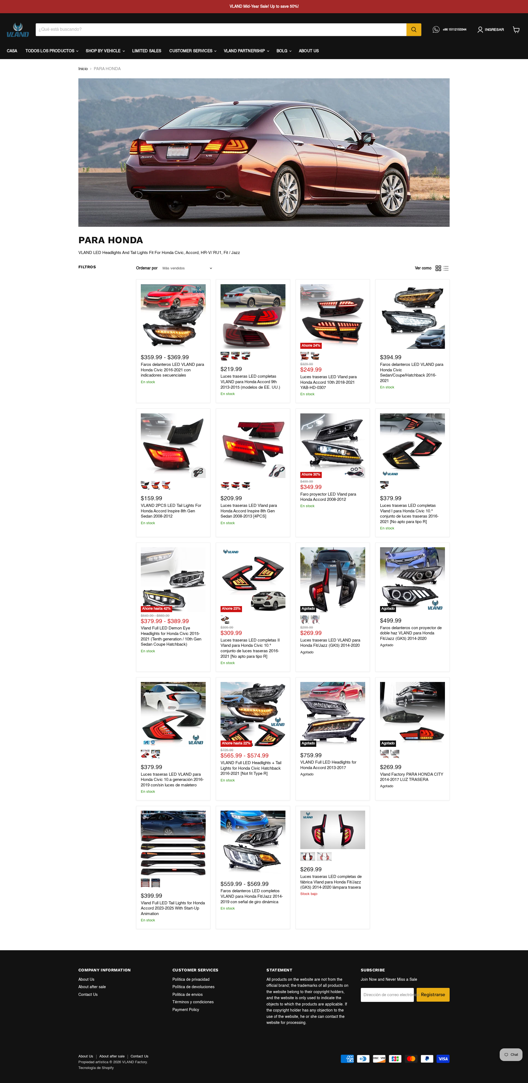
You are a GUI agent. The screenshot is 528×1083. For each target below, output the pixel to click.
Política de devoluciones (193, 987)
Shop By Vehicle (104, 51)
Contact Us (88, 995)
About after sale (92, 987)
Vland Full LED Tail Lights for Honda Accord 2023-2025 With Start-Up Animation (173, 908)
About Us (86, 980)
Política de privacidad (191, 980)
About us (309, 51)
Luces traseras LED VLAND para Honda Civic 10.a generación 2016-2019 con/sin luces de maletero (172, 779)
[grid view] (438, 268)
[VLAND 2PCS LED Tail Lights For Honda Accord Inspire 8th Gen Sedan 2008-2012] (173, 445)
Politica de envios (187, 995)
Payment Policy (185, 1010)
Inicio (83, 69)
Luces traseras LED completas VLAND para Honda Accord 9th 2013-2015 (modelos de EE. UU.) (250, 381)
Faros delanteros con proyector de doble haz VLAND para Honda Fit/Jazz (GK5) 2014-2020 (411, 633)
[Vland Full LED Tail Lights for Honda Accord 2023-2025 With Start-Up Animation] (173, 843)
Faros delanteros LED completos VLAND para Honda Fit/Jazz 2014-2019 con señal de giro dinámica (252, 896)
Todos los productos (51, 51)
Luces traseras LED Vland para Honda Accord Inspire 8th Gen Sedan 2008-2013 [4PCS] (249, 511)
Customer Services (191, 51)
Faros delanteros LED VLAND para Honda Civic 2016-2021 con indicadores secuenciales (172, 370)
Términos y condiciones (193, 1002)
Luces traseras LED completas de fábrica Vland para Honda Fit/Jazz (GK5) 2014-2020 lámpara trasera (331, 882)
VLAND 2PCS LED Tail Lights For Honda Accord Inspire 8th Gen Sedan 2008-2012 (171, 511)
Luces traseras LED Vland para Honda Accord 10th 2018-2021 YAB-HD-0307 (328, 382)
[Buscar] (413, 29)
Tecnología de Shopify (96, 1068)
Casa (12, 51)
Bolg (283, 51)
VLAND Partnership (245, 51)
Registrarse (433, 994)
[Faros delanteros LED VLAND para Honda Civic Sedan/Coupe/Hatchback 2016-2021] (412, 316)
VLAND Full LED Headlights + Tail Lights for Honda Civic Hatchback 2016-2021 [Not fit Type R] (251, 768)
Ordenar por (147, 268)
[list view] (446, 268)
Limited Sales (146, 51)
